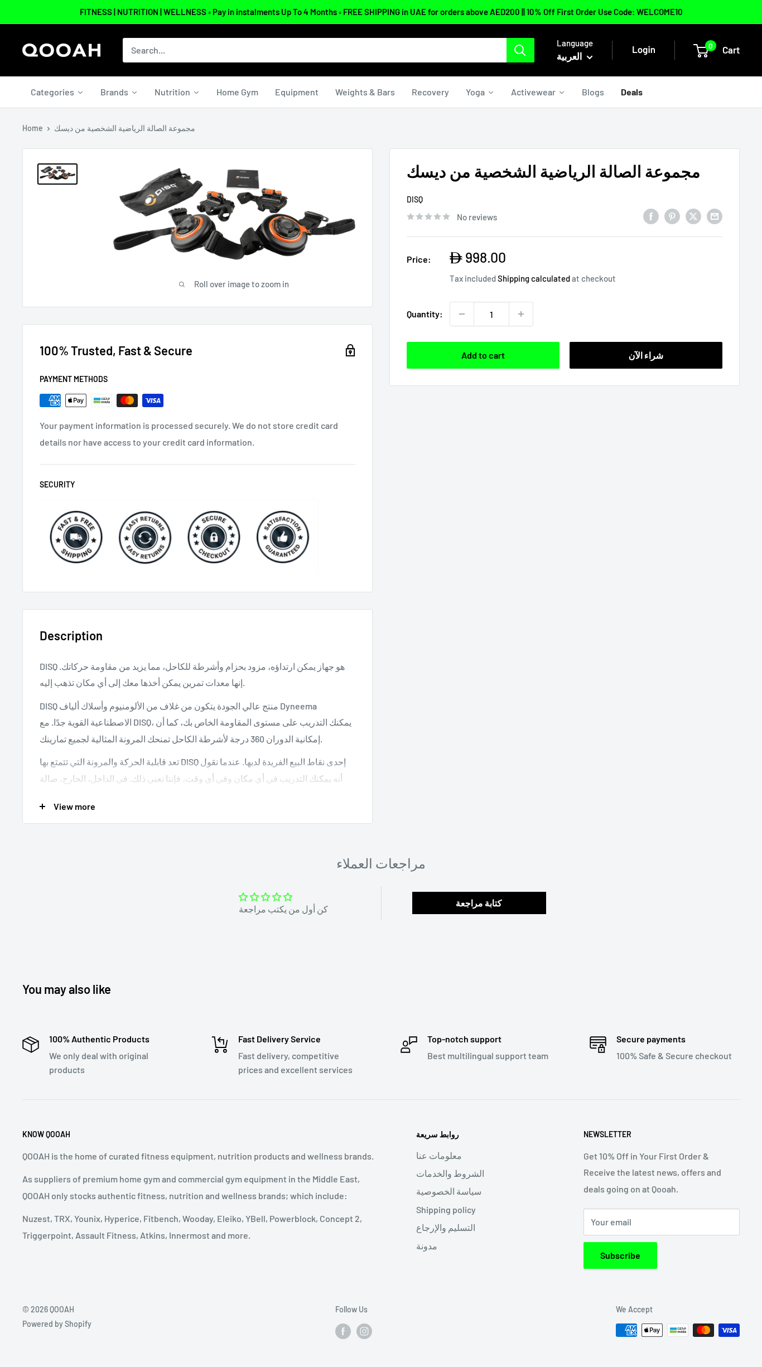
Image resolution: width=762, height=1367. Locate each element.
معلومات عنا (439, 1155)
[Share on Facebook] (651, 215)
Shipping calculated (534, 278)
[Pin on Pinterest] (672, 215)
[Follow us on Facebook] (343, 1331)
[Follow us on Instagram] (364, 1331)
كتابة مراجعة (479, 902)
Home (32, 128)
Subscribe (620, 1255)
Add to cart (483, 355)
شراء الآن (646, 355)
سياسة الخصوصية (448, 1191)
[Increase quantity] (521, 314)
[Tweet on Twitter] (693, 215)
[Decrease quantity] (462, 314)
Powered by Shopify (56, 1324)
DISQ (415, 199)
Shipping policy (446, 1209)
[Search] (520, 50)
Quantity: (425, 313)
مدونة (426, 1245)
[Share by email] (714, 215)
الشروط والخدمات (450, 1173)
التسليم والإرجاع (445, 1227)
